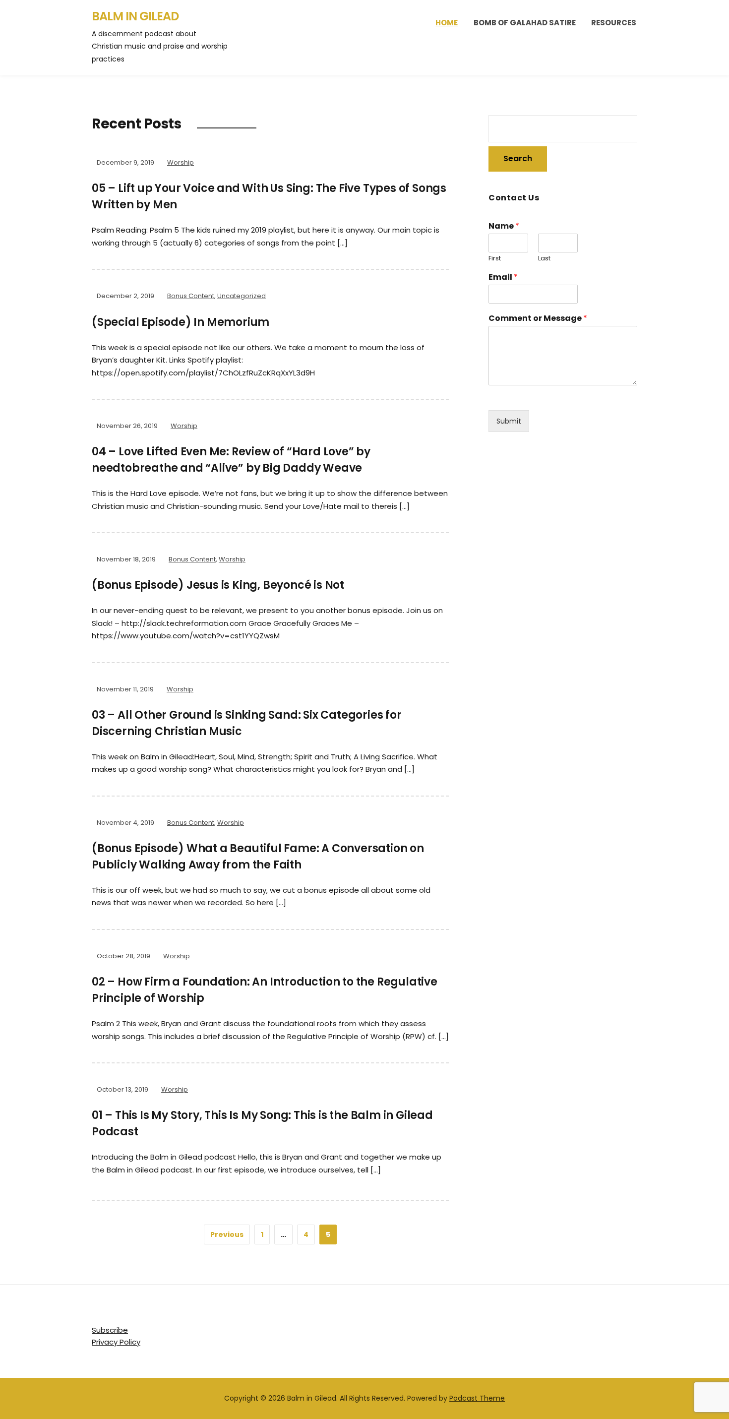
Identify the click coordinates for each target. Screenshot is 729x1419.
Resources (613, 22)
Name (503, 226)
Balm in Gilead (135, 16)
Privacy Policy (116, 1342)
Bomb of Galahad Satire (525, 22)
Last (544, 258)
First (494, 258)
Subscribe (110, 1330)
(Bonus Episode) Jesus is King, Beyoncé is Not (218, 585)
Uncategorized (241, 296)
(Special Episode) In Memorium (180, 322)
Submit (508, 421)
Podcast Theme (477, 1398)
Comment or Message (537, 318)
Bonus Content (190, 296)
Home (446, 22)
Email (503, 277)
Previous (226, 1234)
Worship (180, 162)
